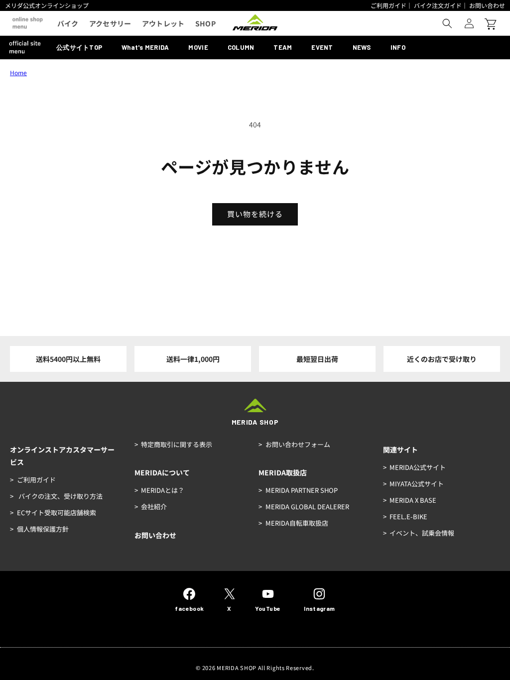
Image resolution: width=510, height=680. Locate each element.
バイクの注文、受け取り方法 (60, 496)
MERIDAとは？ (162, 490)
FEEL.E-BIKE (408, 516)
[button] (447, 23)
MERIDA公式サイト (417, 467)
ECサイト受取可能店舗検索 (56, 512)
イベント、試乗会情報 (421, 533)
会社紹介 (154, 506)
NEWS (362, 47)
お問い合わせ (487, 5)
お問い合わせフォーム (297, 444)
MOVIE (198, 47)
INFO (397, 47)
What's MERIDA (145, 47)
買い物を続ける (255, 214)
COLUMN (241, 47)
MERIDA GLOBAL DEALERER (307, 506)
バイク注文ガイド (438, 5)
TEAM (282, 47)
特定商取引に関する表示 (176, 444)
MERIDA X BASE (412, 500)
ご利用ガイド (388, 5)
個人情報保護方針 (43, 529)
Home (18, 72)
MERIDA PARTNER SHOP (301, 490)
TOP (79, 47)
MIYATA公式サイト (416, 483)
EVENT (322, 47)
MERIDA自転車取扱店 (296, 523)
